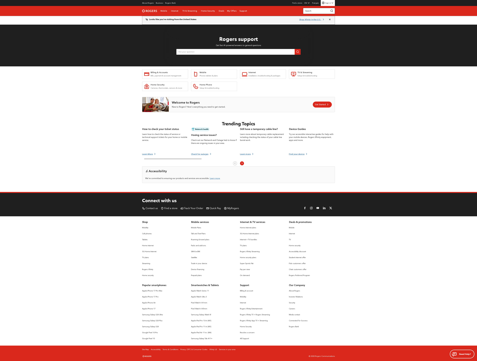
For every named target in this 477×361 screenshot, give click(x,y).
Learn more (215, 178)
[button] (307, 3)
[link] (148, 3)
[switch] (316, 3)
